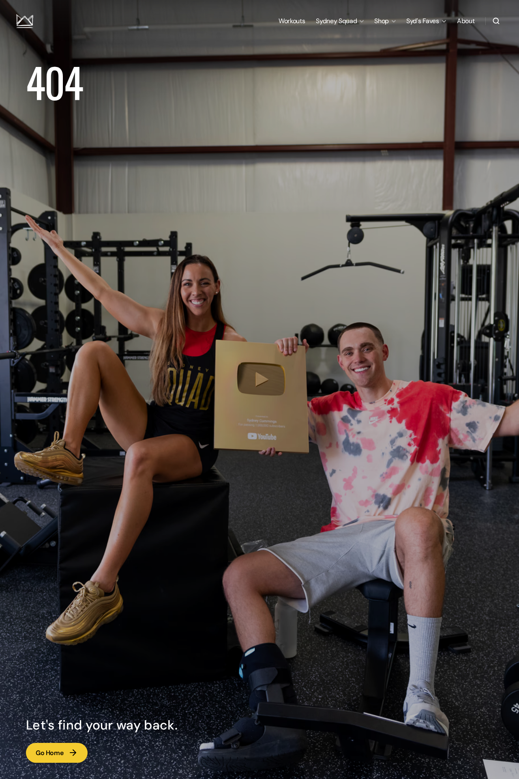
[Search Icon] (496, 21)
